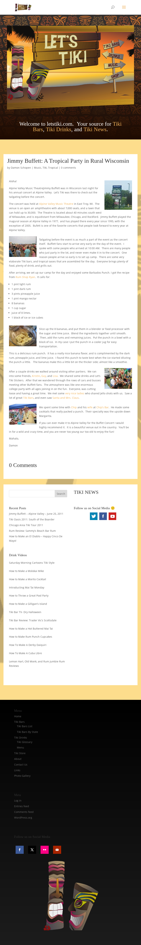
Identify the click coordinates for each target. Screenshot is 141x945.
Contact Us (20, 764)
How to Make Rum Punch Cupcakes (30, 636)
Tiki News (95, 129)
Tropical (53, 167)
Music (37, 167)
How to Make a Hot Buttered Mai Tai (31, 628)
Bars (31, 397)
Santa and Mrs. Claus (66, 397)
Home (17, 716)
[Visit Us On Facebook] (103, 519)
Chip (74, 407)
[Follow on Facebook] (20, 850)
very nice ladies (74, 393)
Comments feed (24, 812)
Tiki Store (20, 753)
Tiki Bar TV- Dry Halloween (25, 612)
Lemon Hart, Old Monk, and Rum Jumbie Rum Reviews (37, 664)
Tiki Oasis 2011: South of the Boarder (32, 519)
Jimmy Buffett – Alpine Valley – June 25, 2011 (36, 513)
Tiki (45, 167)
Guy (43, 376)
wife (90, 407)
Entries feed (21, 806)
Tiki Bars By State (27, 732)
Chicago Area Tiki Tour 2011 (26, 525)
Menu (20, 747)
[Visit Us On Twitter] (93, 519)
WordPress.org (23, 817)
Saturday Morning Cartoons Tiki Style (32, 562)
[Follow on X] (32, 850)
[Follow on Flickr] (45, 850)
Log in (17, 800)
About (17, 759)
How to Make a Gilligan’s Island (28, 604)
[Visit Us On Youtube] (112, 519)
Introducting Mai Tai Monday (26, 587)
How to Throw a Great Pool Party (28, 595)
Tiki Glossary (24, 742)
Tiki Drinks (58, 129)
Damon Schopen (21, 167)
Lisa (55, 376)
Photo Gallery (22, 775)
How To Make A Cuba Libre (25, 653)
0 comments (68, 167)
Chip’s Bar (102, 407)
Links (17, 770)
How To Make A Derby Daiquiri (27, 645)
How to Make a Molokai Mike (26, 571)
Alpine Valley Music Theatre (56, 204)
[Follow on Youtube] (57, 850)
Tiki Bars (19, 722)
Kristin (36, 376)
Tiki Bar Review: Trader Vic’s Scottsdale (33, 620)
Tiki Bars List (24, 726)
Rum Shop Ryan (25, 277)
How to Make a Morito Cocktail (27, 579)
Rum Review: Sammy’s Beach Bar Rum (32, 531)
